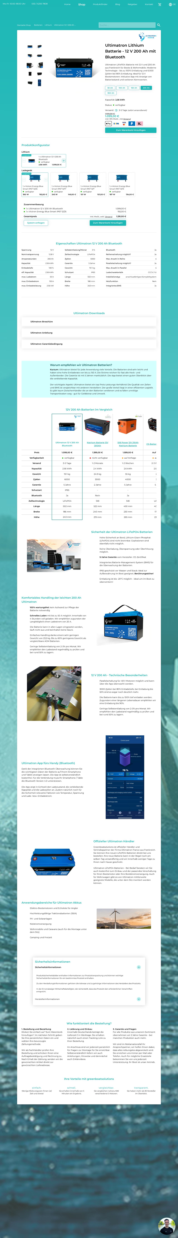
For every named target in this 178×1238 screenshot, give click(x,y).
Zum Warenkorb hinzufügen (131, 130)
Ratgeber (132, 4)
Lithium (48, 25)
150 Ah (134, 88)
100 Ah (122, 88)
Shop (81, 4)
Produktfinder (100, 4)
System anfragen (36, 223)
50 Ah (110, 88)
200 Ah (146, 88)
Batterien (38, 25)
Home (67, 4)
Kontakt (149, 4)
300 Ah (110, 93)
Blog (117, 4)
